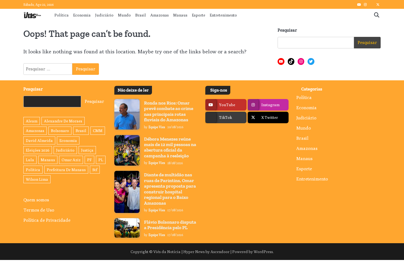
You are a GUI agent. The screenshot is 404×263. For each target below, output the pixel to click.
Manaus (180, 15)
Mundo (124, 15)
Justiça (87, 150)
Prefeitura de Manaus (66, 169)
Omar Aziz (71, 159)
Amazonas (159, 15)
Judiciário (104, 15)
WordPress (263, 251)
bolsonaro (60, 130)
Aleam (31, 121)
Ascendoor (220, 251)
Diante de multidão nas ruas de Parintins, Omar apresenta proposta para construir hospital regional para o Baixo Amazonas (170, 189)
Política (61, 15)
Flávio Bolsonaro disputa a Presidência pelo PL (170, 224)
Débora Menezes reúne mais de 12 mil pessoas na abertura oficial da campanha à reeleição (170, 147)
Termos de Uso (38, 210)
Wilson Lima (37, 179)
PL (100, 159)
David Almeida (39, 140)
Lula (30, 159)
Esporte (198, 15)
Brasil (140, 15)
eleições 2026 (37, 150)
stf (94, 169)
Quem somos (36, 199)
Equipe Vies (156, 127)
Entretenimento (223, 15)
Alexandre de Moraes (63, 121)
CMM (98, 130)
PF (89, 159)
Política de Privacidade (46, 220)
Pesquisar (287, 30)
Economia (82, 15)
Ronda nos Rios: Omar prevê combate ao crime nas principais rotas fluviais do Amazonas (168, 111)
